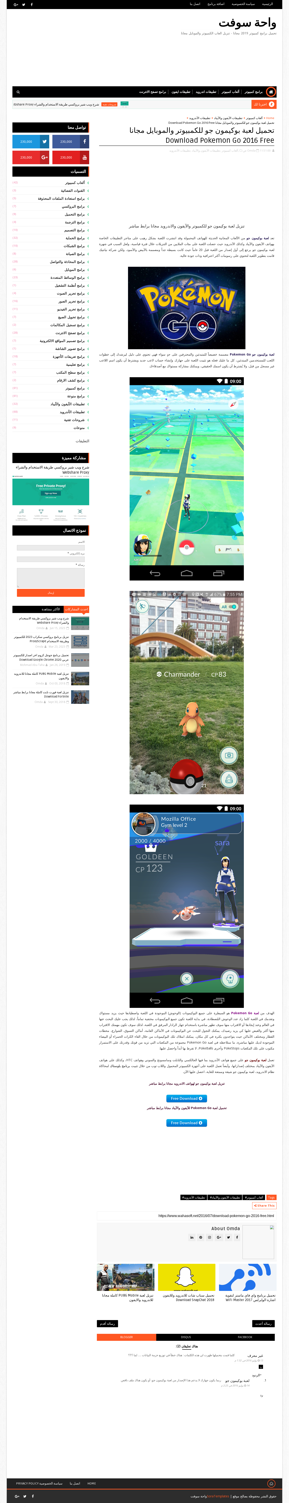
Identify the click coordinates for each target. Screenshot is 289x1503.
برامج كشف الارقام (71, 380)
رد (261, 1366)
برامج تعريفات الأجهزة (69, 357)
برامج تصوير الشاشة (70, 349)
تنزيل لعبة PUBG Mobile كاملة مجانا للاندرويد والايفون (127, 1297)
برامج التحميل (75, 214)
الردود (256, 1375)
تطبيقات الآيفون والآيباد (228, 118)
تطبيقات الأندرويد (199, 118)
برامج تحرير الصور (71, 301)
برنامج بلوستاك (120, 1066)
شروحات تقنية (148, 104)
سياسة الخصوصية (243, 4)
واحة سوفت (248, 22)
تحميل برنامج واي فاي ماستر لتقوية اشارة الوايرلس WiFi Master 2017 (250, 1297)
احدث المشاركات (76, 609)
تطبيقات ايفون (181, 92)
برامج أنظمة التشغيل (70, 285)
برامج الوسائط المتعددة (68, 278)
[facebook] (31, 4)
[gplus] (15, 4)
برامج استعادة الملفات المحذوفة (61, 199)
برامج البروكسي (73, 206)
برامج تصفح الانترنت (152, 92)
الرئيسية (267, 4)
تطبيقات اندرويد (206, 92)
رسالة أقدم (107, 1323)
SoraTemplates (218, 1496)
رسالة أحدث (263, 1323)
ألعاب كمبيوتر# (253, 1197)
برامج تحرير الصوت (71, 293)
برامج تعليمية (75, 365)
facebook (245, 1337)
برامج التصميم (74, 230)
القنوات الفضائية (73, 191)
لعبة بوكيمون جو (237, 1380)
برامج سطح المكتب (70, 372)
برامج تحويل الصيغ (71, 317)
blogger (126, 1337)
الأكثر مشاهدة (51, 609)
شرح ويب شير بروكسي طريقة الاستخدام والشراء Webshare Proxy (93, 104)
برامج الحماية (75, 238)
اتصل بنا (195, 4)
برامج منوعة (76, 396)
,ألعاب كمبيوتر (230, 150)
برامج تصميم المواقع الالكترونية (62, 341)
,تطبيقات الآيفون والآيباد (206, 150)
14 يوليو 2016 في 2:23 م (235, 1385)
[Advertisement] (94, 48)
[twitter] (23, 4)
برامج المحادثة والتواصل (67, 262)
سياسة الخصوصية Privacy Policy (39, 1483)
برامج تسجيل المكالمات (67, 325)
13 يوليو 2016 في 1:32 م (249, 1360)
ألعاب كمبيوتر (230, 92)
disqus (186, 1337)
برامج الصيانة (75, 254)
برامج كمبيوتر (254, 92)
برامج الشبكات (74, 246)
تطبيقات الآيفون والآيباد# (224, 1197)
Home (270, 118)
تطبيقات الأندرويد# (193, 1197)
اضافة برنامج (215, 4)
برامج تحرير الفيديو (71, 309)
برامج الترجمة (75, 222)
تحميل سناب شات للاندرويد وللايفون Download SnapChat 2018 (188, 1297)
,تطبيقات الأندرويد (180, 150)
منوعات (79, 428)
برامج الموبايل (75, 270)
